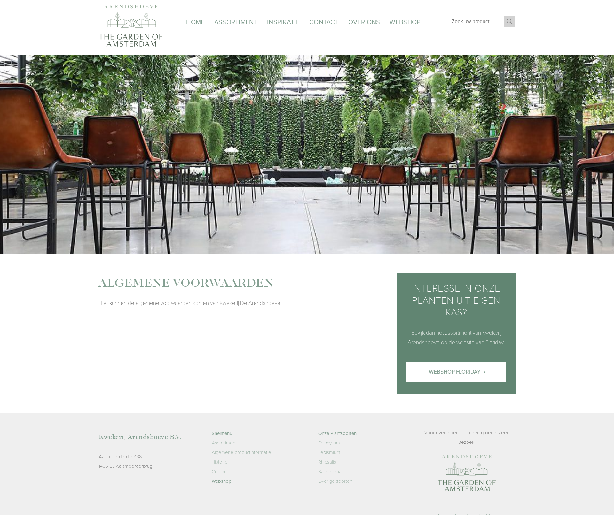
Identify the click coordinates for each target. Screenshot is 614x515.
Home (195, 22)
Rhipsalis (327, 462)
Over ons (364, 22)
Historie (220, 462)
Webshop (405, 22)
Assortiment (235, 22)
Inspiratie (283, 22)
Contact (324, 22)
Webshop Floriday (455, 371)
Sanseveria (330, 471)
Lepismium (329, 452)
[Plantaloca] (131, 27)
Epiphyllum (329, 443)
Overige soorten (335, 481)
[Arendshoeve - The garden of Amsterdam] (467, 475)
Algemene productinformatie (241, 452)
